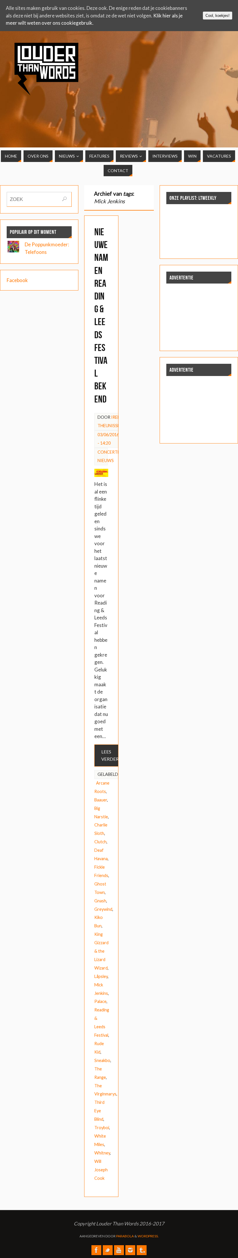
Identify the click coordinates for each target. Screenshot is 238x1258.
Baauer (100, 799)
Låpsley (101, 976)
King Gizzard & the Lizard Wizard (101, 951)
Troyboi (101, 1127)
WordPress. (148, 1236)
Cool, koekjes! (217, 15)
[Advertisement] (206, 76)
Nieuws (106, 460)
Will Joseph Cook (101, 1170)
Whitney (102, 1152)
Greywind (103, 909)
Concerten (110, 452)
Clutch (100, 841)
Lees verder (110, 755)
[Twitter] (108, 1250)
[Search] (64, 199)
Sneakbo (102, 1060)
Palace (100, 1001)
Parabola (125, 1236)
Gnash (100, 900)
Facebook (17, 280)
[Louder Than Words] (96, 1250)
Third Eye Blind (99, 1111)
